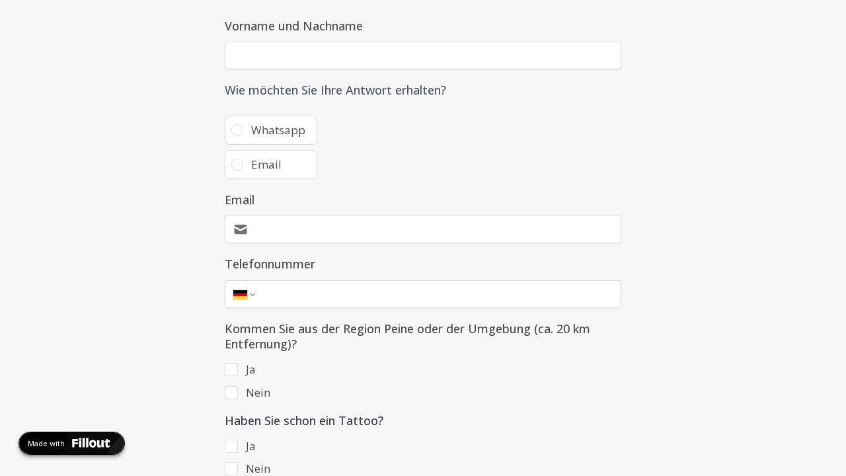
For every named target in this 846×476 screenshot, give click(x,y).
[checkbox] (231, 369)
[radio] (271, 130)
